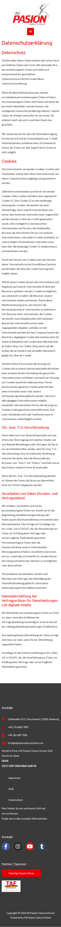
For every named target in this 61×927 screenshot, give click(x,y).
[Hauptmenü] (30, 31)
